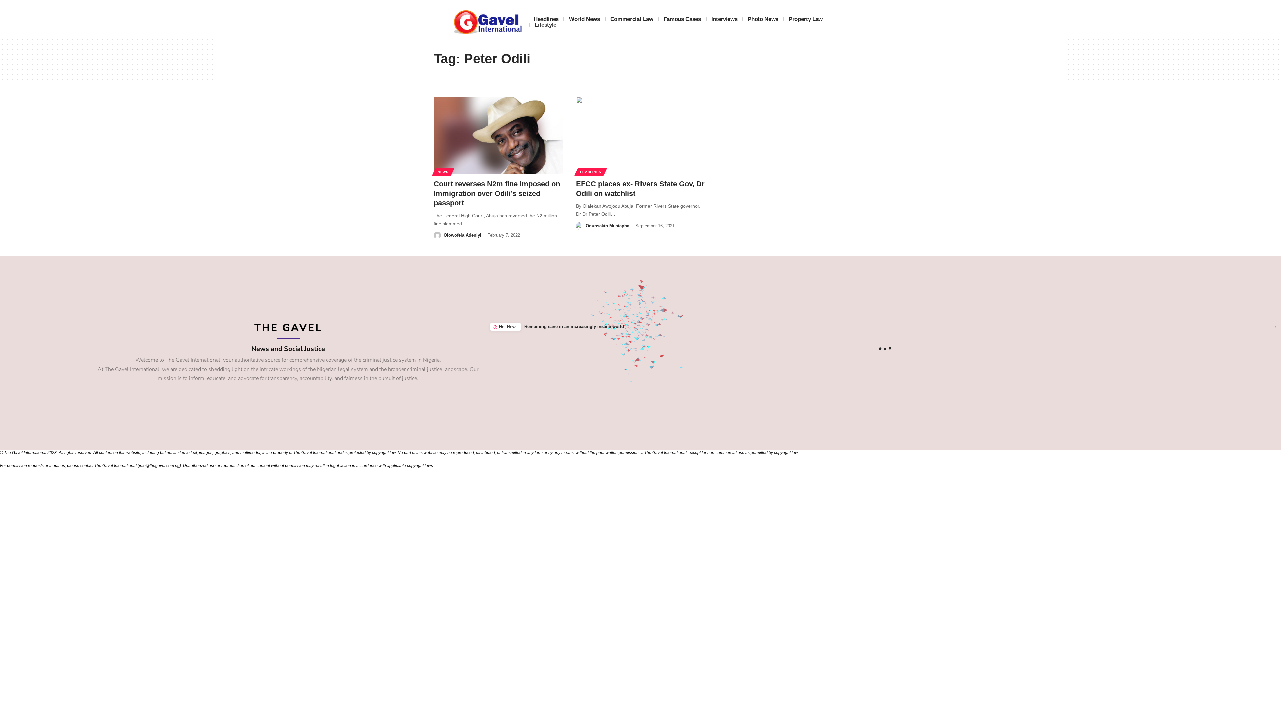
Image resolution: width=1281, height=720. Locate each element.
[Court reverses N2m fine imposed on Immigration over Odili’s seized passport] (498, 135)
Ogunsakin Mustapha (607, 225)
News (443, 172)
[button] (1274, 327)
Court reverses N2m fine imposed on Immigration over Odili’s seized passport (497, 193)
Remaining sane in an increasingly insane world (574, 326)
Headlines (590, 172)
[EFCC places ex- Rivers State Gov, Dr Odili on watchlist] (640, 135)
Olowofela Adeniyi (462, 235)
